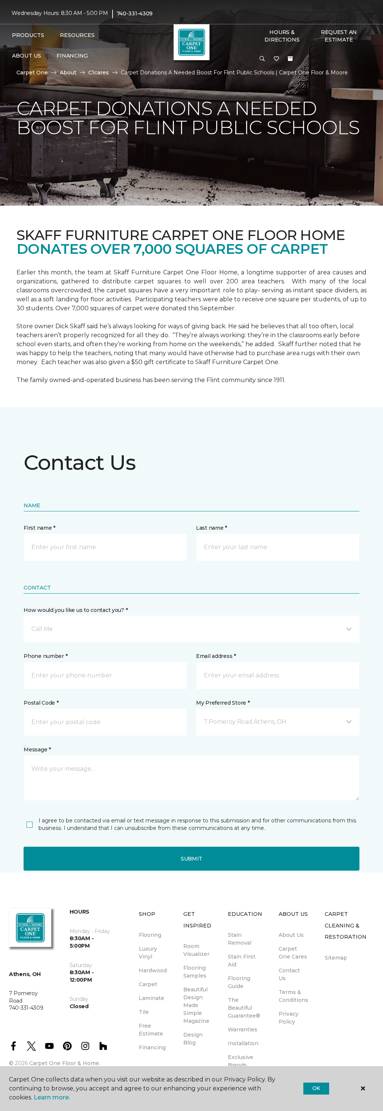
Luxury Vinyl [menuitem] (148, 952)
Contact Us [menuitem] (289, 974)
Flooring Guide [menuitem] (239, 982)
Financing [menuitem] (72, 55)
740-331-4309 (135, 13)
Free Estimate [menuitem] (151, 1029)
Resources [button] (77, 35)
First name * (39, 527)
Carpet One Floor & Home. (64, 1063)
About (68, 72)
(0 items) (290, 58)
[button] (262, 59)
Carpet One (32, 72)
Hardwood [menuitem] (153, 970)
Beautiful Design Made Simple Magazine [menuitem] (196, 1005)
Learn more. (52, 1097)
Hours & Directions (281, 36)
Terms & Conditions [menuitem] (293, 996)
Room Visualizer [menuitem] (196, 950)
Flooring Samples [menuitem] (194, 971)
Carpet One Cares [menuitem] (293, 952)
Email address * (216, 656)
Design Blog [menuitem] (193, 1038)
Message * (37, 749)
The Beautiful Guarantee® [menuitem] (244, 1008)
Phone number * (45, 656)
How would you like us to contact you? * (76, 610)
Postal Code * (41, 702)
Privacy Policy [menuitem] (288, 1017)
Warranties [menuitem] (242, 1029)
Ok (316, 1088)
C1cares (98, 72)
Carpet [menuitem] (148, 984)
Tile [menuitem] (144, 1012)
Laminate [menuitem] (151, 998)
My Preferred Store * (222, 702)
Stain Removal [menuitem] (239, 939)
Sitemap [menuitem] (336, 957)
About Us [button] (26, 55)
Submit (191, 858)
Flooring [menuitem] (150, 935)
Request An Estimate (339, 36)
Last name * (211, 527)
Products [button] (28, 35)
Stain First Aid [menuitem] (241, 960)
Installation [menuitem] (243, 1043)
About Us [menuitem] (291, 935)
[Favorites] (276, 59)
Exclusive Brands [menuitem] (240, 1061)
